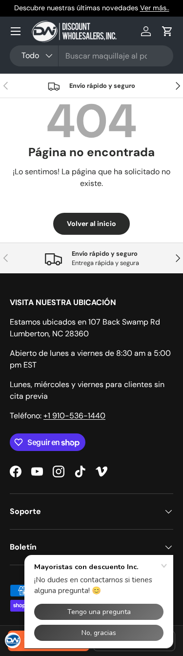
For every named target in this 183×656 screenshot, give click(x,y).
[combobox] (91, 55)
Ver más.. (154, 7)
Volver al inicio (91, 223)
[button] (167, 31)
